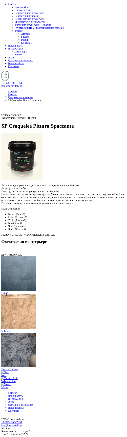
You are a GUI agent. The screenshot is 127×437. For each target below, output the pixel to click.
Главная (12, 91)
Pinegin (25, 39)
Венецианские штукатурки (30, 18)
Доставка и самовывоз (20, 60)
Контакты (13, 66)
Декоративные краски (27, 16)
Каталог (12, 4)
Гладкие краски (23, 10)
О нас (11, 57)
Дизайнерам (21, 51)
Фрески (19, 30)
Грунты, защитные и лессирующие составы (39, 27)
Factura (25, 36)
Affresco (25, 33)
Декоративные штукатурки (30, 13)
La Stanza (26, 42)
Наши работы (15, 45)
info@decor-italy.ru (11, 85)
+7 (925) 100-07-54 (11, 82)
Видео (18, 54)
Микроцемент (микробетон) (30, 21)
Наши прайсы (16, 63)
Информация (15, 48)
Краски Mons (22, 7)
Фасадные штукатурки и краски (33, 24)
